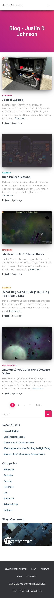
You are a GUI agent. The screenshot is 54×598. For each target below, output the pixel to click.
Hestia (15, 591)
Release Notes (9, 365)
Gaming (8, 481)
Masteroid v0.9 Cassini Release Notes (27, 584)
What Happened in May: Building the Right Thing (27, 448)
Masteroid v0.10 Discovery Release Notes (24, 454)
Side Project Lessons (16, 177)
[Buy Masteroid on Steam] (27, 534)
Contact (45, 569)
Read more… (21, 118)
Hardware (7, 95)
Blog (34, 569)
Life (5, 493)
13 (31, 405)
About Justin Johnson (16, 569)
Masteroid (7, 250)
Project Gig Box (12, 100)
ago (17, 123)
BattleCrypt (9, 469)
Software (8, 510)
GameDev (6, 173)
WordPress (36, 591)
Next (38, 405)
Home (19, 577)
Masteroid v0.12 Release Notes (23, 254)
